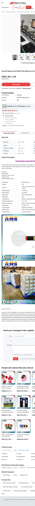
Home (3, 12)
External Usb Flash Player (20, 491)
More (3, 494)
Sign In (4, 125)
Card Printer (19, 459)
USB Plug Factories (24, 483)
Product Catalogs (24, 450)
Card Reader (5, 456)
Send (15, 358)
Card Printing (6, 475)
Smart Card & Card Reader (23, 12)
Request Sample (26, 88)
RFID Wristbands (20, 456)
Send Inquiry (16, 84)
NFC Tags (18, 453)
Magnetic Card (24, 475)
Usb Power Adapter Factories (10, 487)
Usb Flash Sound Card (26, 487)
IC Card (15, 475)
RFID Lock (4, 459)
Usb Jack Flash (7, 491)
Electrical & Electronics (11, 12)
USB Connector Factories (9, 483)
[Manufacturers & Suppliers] (17, 2)
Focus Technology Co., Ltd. (21, 499)
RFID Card (4, 453)
